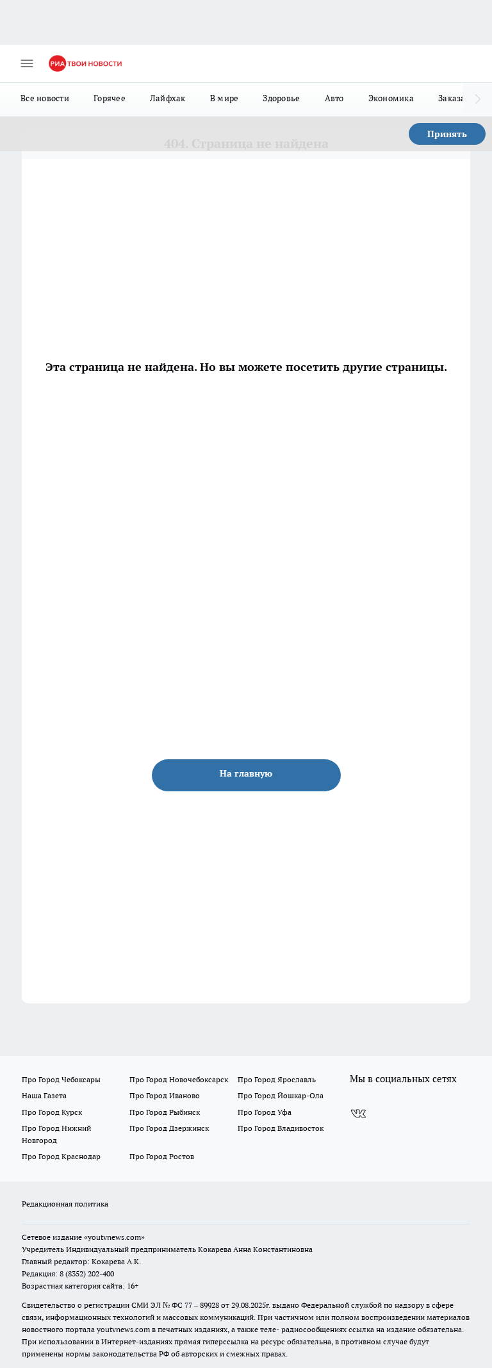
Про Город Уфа (264, 1112)
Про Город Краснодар (61, 1156)
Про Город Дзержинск (169, 1128)
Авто (334, 98)
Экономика (391, 98)
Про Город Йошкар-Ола (281, 1095)
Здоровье (281, 98)
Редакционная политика (65, 1203)
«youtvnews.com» (114, 1237)
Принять (447, 134)
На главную (246, 773)
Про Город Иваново (164, 1095)
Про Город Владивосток (281, 1128)
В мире (224, 98)
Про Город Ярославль (277, 1079)
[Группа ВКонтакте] (358, 1113)
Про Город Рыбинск (164, 1112)
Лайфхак (168, 98)
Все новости (44, 98)
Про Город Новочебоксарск (178, 1079)
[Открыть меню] (27, 63)
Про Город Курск (52, 1112)
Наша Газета (44, 1095)
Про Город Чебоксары (61, 1079)
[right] (477, 99)
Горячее (110, 98)
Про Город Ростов (161, 1156)
